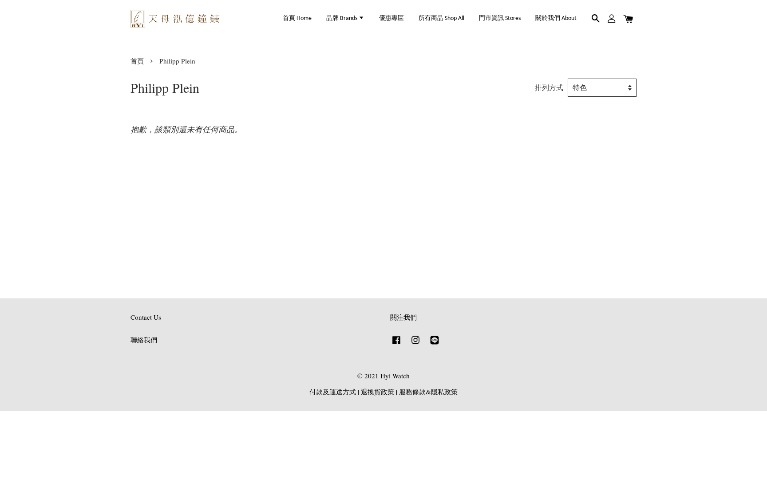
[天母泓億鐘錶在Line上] (434, 343)
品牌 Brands (342, 18)
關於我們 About (556, 18)
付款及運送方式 (332, 391)
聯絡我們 (143, 339)
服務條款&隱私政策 (428, 391)
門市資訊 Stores (500, 18)
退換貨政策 (377, 391)
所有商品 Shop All (441, 18)
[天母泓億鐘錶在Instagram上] (415, 343)
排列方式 (549, 87)
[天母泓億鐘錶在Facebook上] (396, 343)
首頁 (137, 60)
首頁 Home (297, 18)
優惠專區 (391, 18)
